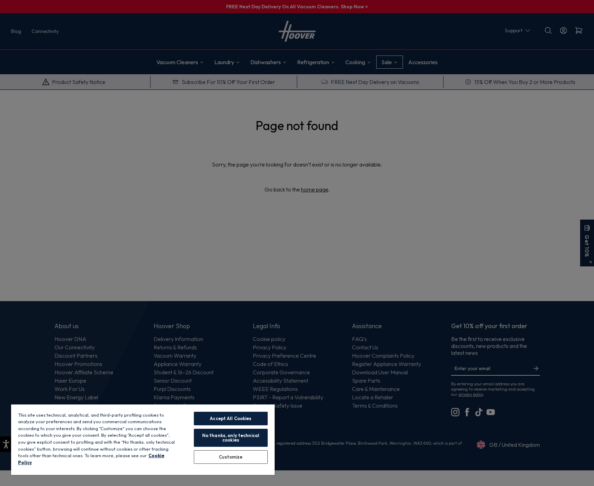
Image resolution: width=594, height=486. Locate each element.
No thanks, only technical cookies (230, 438)
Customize (230, 457)
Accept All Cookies (230, 418)
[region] (143, 439)
